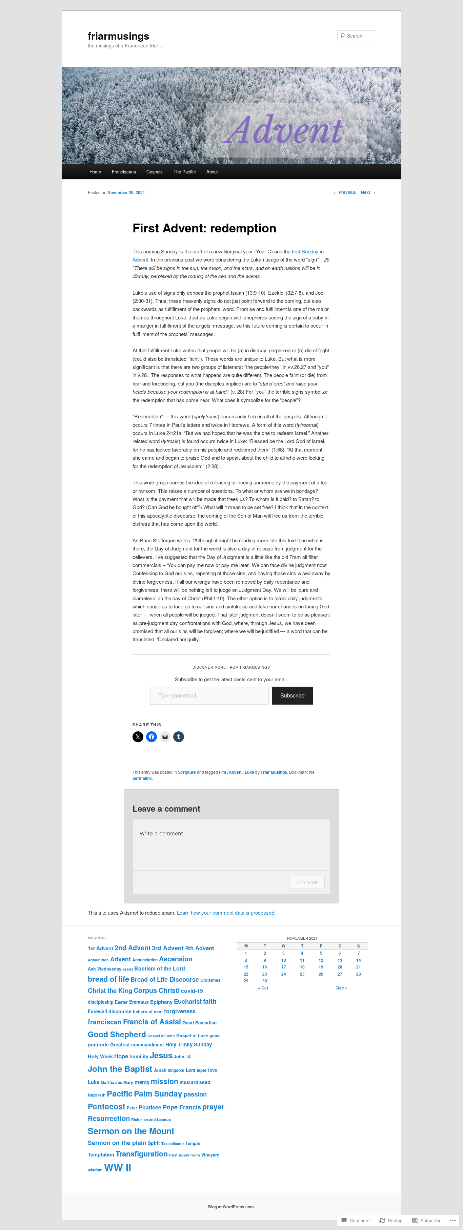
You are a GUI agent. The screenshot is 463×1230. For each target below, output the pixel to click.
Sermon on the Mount (131, 1131)
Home (95, 171)
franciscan (105, 1021)
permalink (142, 778)
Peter (132, 1108)
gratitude (98, 1044)
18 (302, 967)
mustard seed (195, 1082)
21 (358, 967)
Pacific (120, 1093)
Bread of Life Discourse (164, 979)
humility (138, 1056)
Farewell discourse (110, 1011)
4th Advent (199, 948)
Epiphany (161, 1001)
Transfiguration (142, 1153)
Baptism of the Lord (159, 968)
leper (202, 1070)
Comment (307, 882)
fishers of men (148, 1011)
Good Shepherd (117, 1034)
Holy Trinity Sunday (188, 1044)
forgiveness (180, 1011)
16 (264, 967)
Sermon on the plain (117, 1142)
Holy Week (100, 1056)
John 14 (182, 1057)
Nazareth (96, 1095)
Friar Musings (274, 772)
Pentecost (106, 1106)
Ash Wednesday (104, 969)
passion (195, 1094)
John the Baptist (120, 1068)
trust (173, 1155)
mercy (142, 1082)
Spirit (154, 1143)
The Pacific (185, 171)
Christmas (210, 980)
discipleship (101, 1002)
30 (264, 981)
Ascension (176, 958)
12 (321, 960)
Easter (121, 1002)
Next (368, 192)
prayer (213, 1106)
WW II (117, 1167)
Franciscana (124, 171)
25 (302, 974)
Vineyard (210, 1155)
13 (340, 960)
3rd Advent (168, 947)
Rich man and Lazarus (151, 1119)
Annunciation (145, 960)
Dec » (341, 988)
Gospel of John (161, 1035)
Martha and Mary (117, 1082)
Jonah (160, 1070)
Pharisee (150, 1107)
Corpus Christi (157, 990)
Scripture (187, 772)
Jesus (161, 1055)
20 (340, 967)
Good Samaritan (199, 1022)
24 (283, 974)
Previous (345, 192)
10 (283, 960)
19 (321, 967)
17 (283, 967)
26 (321, 974)
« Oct (263, 988)
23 (264, 974)
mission (164, 1081)
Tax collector (172, 1143)
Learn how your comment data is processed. (226, 912)
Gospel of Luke (192, 1035)
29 (246, 981)
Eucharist (188, 1001)
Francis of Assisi (152, 1021)
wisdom (95, 1170)
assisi (128, 969)
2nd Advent (132, 947)
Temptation (101, 1154)
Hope (121, 1056)
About (212, 171)
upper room (189, 1155)
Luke (249, 772)
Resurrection (109, 1118)
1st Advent (100, 948)
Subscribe (292, 695)
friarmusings (118, 35)
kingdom (176, 1070)
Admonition (98, 959)
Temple (192, 1143)
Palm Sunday (158, 1093)
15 (246, 967)
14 (358, 960)
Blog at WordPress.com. (231, 1207)
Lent (191, 1070)
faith (210, 1001)
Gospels (154, 171)
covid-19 (192, 991)
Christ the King (110, 990)
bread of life (108, 978)
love (212, 1070)
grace (215, 1036)
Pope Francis (182, 1107)
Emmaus (139, 1001)
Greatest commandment (137, 1044)
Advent (120, 959)
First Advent (231, 772)
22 (246, 974)
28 (358, 974)
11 (302, 960)
